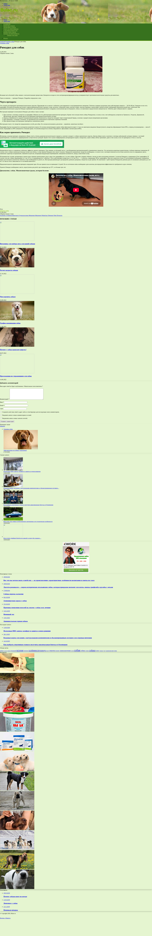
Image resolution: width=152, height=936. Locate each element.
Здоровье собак (10, 27)
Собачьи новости (10, 30)
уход (104, 650)
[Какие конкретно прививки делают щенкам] (17, 672)
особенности (34, 650)
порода (43, 650)
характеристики (110, 650)
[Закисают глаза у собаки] (17, 829)
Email (2, 405)
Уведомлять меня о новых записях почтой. (15, 418)
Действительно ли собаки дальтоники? (15, 450)
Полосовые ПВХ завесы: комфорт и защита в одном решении (22, 471)
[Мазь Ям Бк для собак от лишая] (17, 731)
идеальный (13, 650)
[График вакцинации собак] (17, 320)
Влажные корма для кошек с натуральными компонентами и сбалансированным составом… (31, 488)
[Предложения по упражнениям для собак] (17, 373)
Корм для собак (10, 32)
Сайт (1, 408)
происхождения (65, 650)
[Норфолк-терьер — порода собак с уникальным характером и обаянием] (17, 692)
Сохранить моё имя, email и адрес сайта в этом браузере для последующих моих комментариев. (30, 412)
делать (8, 650)
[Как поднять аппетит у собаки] (17, 711)
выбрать (2, 650)
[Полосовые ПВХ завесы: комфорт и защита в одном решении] (13, 470)
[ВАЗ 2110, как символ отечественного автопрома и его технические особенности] (13, 520)
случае (72, 650)
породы (52, 650)
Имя (2, 402)
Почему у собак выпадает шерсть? (13, 350)
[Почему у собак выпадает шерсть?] (17, 346)
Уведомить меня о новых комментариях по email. (16, 415)
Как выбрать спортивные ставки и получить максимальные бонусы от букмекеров (28, 505)
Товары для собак (12, 35)
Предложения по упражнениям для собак (16, 376)
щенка (115, 650)
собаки (92, 650)
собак (7, 210)
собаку (97, 650)
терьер (101, 650)
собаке (87, 650)
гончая (5, 650)
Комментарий (4, 399)
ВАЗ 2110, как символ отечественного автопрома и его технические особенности (28, 521)
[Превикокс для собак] (17, 751)
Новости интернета (11, 34)
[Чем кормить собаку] (17, 293)
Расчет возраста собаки (9, 270)
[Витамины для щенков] (17, 770)
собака (83, 650)
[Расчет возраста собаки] (17, 267)
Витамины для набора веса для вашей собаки (17, 244)
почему (57, 650)
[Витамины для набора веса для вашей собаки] (17, 240)
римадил (2, 210)
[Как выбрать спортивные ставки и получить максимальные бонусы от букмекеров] (13, 503)
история (19, 650)
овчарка (26, 650)
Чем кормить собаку (8, 297)
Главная (2, 41)
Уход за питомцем (11, 29)
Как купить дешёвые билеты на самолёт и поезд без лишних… (22, 538)
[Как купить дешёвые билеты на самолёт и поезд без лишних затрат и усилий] (13, 536)
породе (47, 650)
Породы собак (9, 26)
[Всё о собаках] (10, 16)
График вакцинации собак (10, 323)
